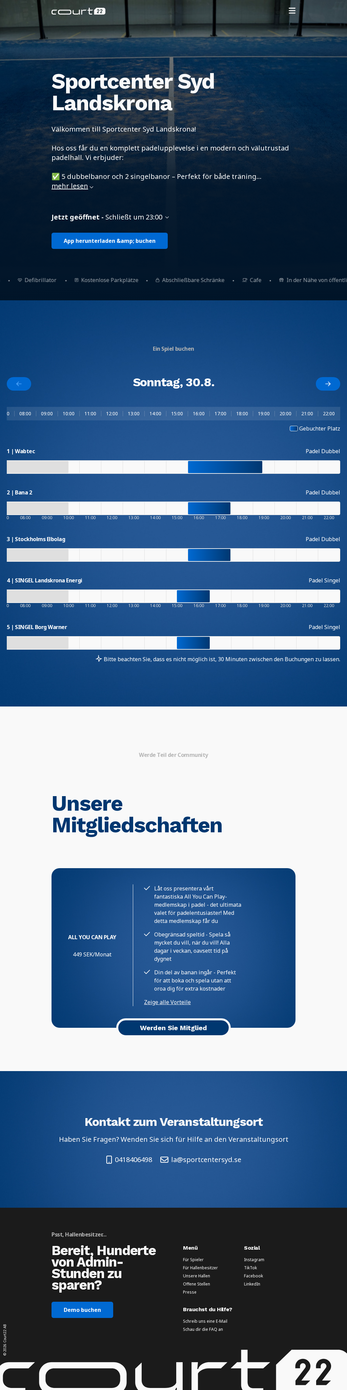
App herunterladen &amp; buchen (110, 241)
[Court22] (78, 11)
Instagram (254, 1259)
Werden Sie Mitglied (173, 1028)
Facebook (253, 1276)
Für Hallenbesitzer (200, 1268)
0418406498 (133, 1159)
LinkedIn (252, 1284)
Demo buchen (82, 1310)
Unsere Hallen (196, 1276)
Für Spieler (193, 1259)
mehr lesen (70, 185)
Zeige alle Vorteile (167, 1002)
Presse (190, 1292)
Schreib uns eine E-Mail (205, 1321)
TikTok (250, 1268)
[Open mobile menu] (292, 11)
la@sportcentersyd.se (206, 1159)
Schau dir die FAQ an (203, 1329)
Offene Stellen (196, 1284)
